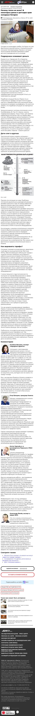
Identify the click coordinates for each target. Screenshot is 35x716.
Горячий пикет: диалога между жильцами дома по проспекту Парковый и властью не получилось (20, 622)
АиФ (10, 43)
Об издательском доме (9, 633)
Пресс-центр (23, 633)
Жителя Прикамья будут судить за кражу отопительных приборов (18, 606)
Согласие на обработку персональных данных (15, 688)
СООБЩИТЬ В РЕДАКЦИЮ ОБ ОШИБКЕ (13, 655)
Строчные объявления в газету (12, 645)
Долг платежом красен (12, 562)
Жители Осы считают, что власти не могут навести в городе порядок (17, 556)
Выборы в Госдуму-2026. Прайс (12, 647)
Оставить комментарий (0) (17, 574)
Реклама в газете (21, 636)
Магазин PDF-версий (8, 638)
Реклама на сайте (7, 636)
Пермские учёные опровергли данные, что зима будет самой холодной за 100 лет (20, 600)
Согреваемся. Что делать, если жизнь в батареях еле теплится (16, 559)
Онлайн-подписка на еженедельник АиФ (16, 640)
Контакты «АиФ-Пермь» (9, 642)
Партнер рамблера (15, 708)
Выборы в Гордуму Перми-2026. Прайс (14, 653)
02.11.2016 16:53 (5, 6)
